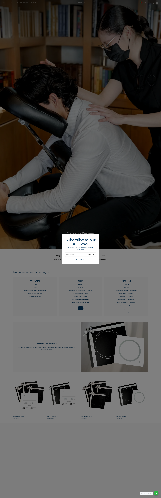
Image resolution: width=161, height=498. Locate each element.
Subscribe (91, 254)
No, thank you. (80, 259)
